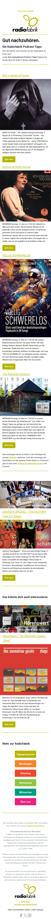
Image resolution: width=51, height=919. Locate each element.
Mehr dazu (9, 159)
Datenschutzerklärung (35, 826)
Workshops (25, 782)
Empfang (26, 773)
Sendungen (25, 763)
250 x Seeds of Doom (15, 75)
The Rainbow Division (16, 374)
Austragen (25, 902)
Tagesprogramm (25, 754)
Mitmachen (25, 792)
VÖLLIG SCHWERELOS (16, 255)
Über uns (25, 801)
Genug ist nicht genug (16, 167)
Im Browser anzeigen (25, 11)
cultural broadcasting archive (31, 463)
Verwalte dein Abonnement (25, 904)
